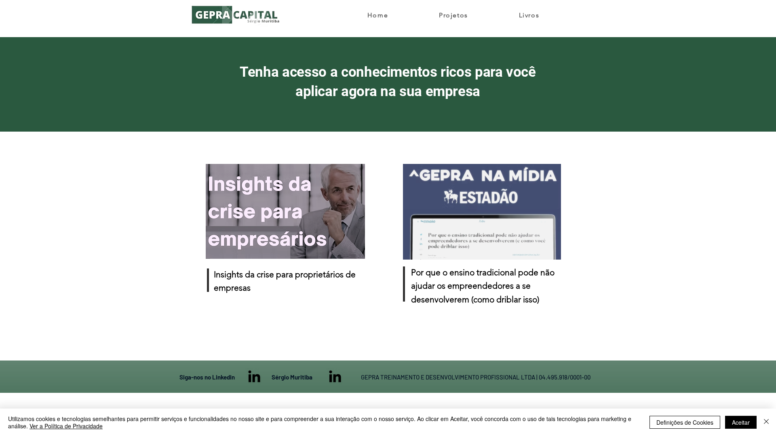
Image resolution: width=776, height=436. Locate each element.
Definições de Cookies (684, 422)
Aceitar (741, 422)
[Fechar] (766, 422)
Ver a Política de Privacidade (66, 426)
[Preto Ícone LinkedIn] (254, 376)
